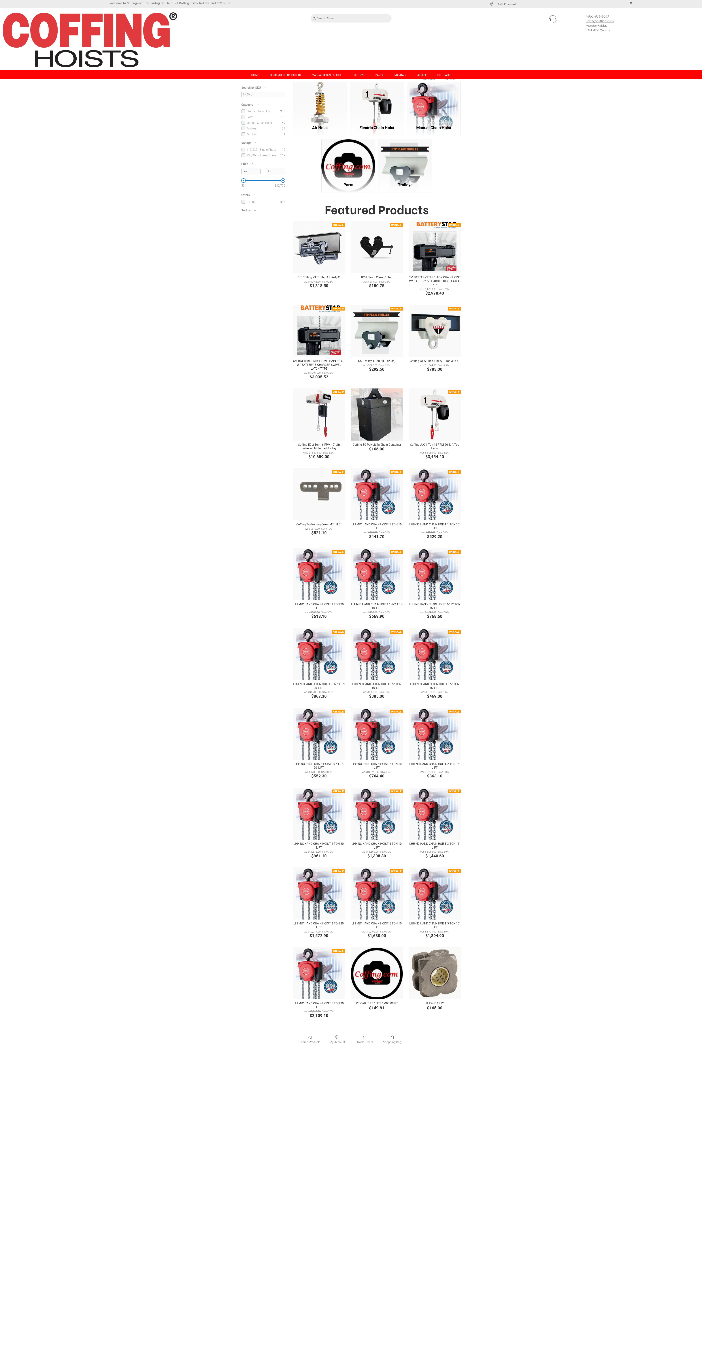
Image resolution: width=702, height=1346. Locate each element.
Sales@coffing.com (600, 21)
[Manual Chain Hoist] (434, 101)
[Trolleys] (405, 158)
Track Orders (365, 1042)
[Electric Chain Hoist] (377, 101)
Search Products (309, 1042)
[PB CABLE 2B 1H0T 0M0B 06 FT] (377, 973)
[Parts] (348, 158)
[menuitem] (255, 75)
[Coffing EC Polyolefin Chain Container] (377, 414)
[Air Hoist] (320, 101)
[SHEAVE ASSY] (435, 973)
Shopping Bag (392, 1042)
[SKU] (244, 94)
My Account (337, 1042)
